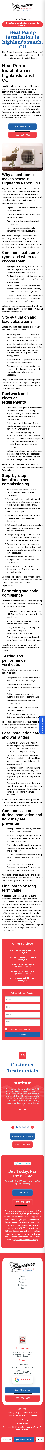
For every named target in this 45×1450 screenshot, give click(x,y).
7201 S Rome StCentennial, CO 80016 (22, 1372)
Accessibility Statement (17, 1415)
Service (25, 19)
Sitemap (33, 1415)
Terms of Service (30, 1412)
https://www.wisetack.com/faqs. (26, 1240)
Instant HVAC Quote (42, 725)
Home (17, 19)
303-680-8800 (23, 1365)
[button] (40, 1439)
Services (22, 1282)
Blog (22, 1288)
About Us (22, 1279)
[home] (22, 6)
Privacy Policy (13, 1412)
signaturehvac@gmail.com (22, 1368)
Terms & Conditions (24, 1029)
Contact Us (22, 1285)
